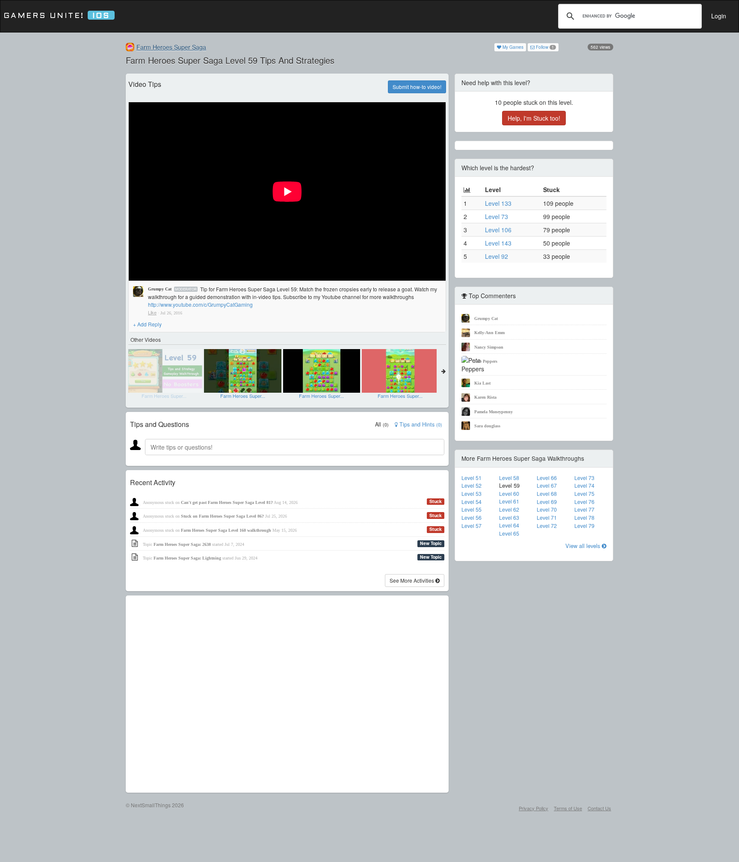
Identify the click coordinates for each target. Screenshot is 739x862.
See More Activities (412, 580)
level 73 (496, 216)
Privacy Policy (533, 808)
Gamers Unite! (56, 16)
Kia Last (482, 383)
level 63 (509, 517)
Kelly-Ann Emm (489, 332)
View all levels (583, 546)
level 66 (547, 478)
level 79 (584, 526)
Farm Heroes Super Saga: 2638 (182, 544)
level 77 (584, 509)
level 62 (509, 509)
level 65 (509, 533)
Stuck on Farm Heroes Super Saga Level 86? (222, 516)
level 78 (584, 517)
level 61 (509, 501)
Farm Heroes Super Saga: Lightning (187, 558)
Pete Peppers (485, 361)
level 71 (547, 517)
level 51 (471, 478)
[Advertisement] (287, 694)
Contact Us (599, 808)
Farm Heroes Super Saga (171, 47)
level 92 (496, 256)
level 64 (509, 525)
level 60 (509, 494)
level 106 (498, 229)
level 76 (584, 502)
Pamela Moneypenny (493, 411)
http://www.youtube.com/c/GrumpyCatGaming (200, 304)
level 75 (584, 494)
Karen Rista (485, 397)
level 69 (547, 502)
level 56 (471, 517)
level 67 (547, 485)
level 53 (471, 494)
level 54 (471, 502)
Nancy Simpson (488, 347)
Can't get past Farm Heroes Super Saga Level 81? (227, 502)
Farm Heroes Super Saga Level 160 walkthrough (226, 530)
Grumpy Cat (159, 289)
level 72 (547, 526)
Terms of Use (568, 808)
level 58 (509, 478)
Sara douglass (487, 426)
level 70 (547, 509)
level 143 (498, 243)
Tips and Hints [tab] (420, 424)
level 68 (547, 494)
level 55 (471, 509)
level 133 (498, 203)
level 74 (584, 485)
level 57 (471, 526)
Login (718, 16)
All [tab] (382, 424)
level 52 (471, 485)
